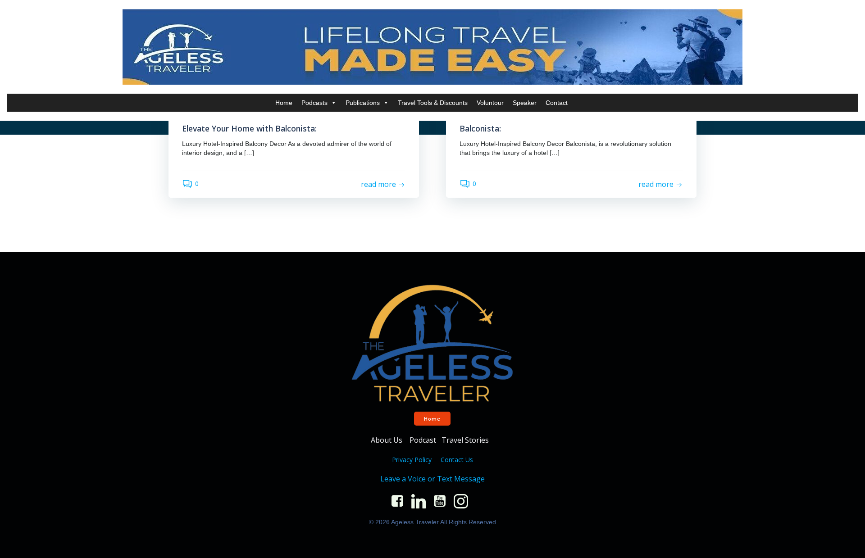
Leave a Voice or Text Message (432, 479)
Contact (557, 102)
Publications (363, 102)
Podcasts (314, 102)
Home (283, 102)
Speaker (525, 102)
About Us (387, 440)
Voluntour (490, 102)
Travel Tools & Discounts (433, 102)
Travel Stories (466, 440)
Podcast (423, 440)
